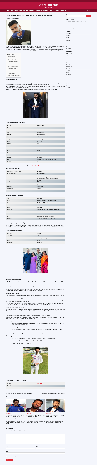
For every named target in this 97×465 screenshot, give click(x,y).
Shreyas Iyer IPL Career (12, 68)
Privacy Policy (68, 48)
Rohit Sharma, (32, 165)
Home (8, 10)
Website (7, 451)
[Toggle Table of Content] (19, 54)
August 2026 (68, 33)
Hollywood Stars (69, 66)
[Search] (89, 10)
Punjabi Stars (68, 78)
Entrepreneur (68, 62)
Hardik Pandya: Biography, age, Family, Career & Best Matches (35, 415)
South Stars (45, 10)
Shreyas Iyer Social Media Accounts (14, 75)
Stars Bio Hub (48, 5)
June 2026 (68, 37)
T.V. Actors (52, 10)
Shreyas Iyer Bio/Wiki (11, 56)
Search (67, 14)
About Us (68, 42)
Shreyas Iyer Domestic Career (13, 66)
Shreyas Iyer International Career (13, 70)
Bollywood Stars (14, 10)
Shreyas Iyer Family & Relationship (13, 63)
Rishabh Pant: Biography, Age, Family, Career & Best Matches (55, 415)
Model (20, 10)
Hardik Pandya (43, 165)
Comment (8, 433)
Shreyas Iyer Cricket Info (12, 59)
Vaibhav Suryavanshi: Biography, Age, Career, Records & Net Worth (15, 415)
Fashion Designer (69, 64)
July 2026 (68, 35)
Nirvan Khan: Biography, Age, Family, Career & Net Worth (75, 28)
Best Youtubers (69, 53)
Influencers (31, 10)
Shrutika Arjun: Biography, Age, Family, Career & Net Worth (76, 21)
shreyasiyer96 (39, 383)
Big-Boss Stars (39, 10)
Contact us (68, 44)
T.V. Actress (25, 10)
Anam (17, 18)
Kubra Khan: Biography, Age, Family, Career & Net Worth (75, 23)
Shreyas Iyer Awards (12, 73)
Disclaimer (68, 46)
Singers (57, 10)
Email (37, 446)
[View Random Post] (87, 10)
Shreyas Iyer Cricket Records (13, 71)
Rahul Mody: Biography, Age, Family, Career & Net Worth (75, 25)
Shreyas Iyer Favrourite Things (13, 61)
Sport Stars (68, 83)
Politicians (68, 76)
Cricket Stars (63, 10)
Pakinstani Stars (69, 74)
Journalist (68, 70)
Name (7, 446)
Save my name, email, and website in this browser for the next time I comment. (22, 456)
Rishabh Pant (37, 165)
